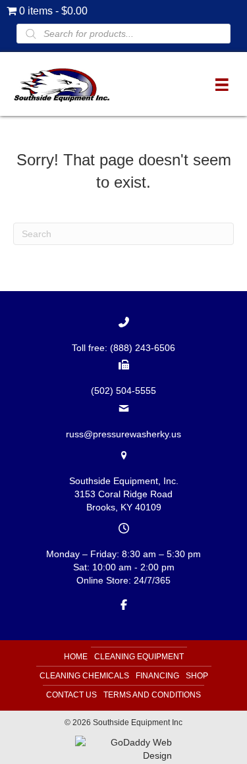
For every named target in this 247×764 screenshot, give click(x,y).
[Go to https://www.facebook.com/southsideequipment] (123, 604)
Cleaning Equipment (139, 656)
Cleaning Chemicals (84, 675)
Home (76, 656)
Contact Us (71, 694)
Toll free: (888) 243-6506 (123, 347)
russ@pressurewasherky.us (123, 434)
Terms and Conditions (152, 694)
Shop (197, 675)
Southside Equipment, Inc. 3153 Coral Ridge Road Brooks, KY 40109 (123, 494)
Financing (157, 675)
